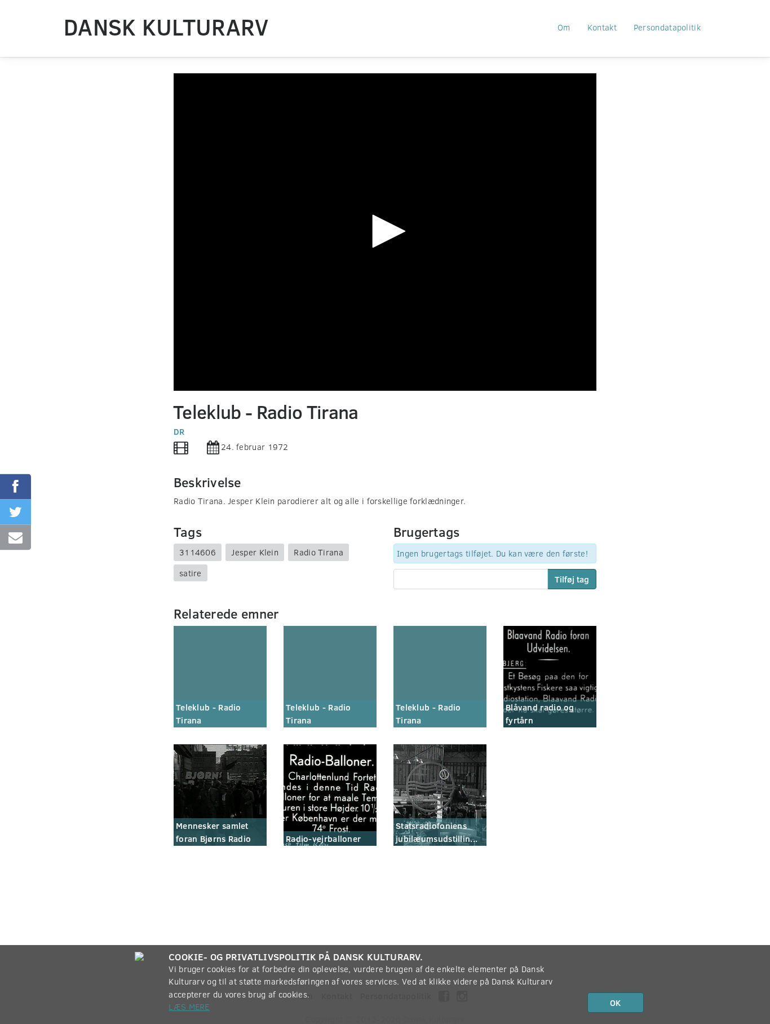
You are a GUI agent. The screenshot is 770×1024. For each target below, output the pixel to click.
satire (190, 573)
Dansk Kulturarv (166, 26)
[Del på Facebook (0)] (15, 487)
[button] (385, 231)
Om (563, 27)
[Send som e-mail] (15, 537)
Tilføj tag (572, 579)
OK (615, 1002)
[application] (385, 232)
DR (179, 431)
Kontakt (602, 27)
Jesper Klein (254, 552)
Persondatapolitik (667, 27)
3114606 (197, 552)
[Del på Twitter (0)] (15, 512)
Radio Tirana (318, 552)
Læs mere (189, 1006)
